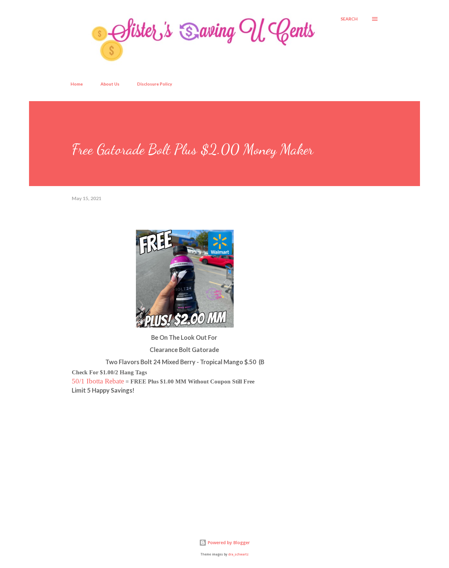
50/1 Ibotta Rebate (98, 381)
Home (77, 83)
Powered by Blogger (228, 542)
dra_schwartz (238, 554)
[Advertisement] (117, 450)
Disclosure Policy (154, 83)
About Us (109, 83)
